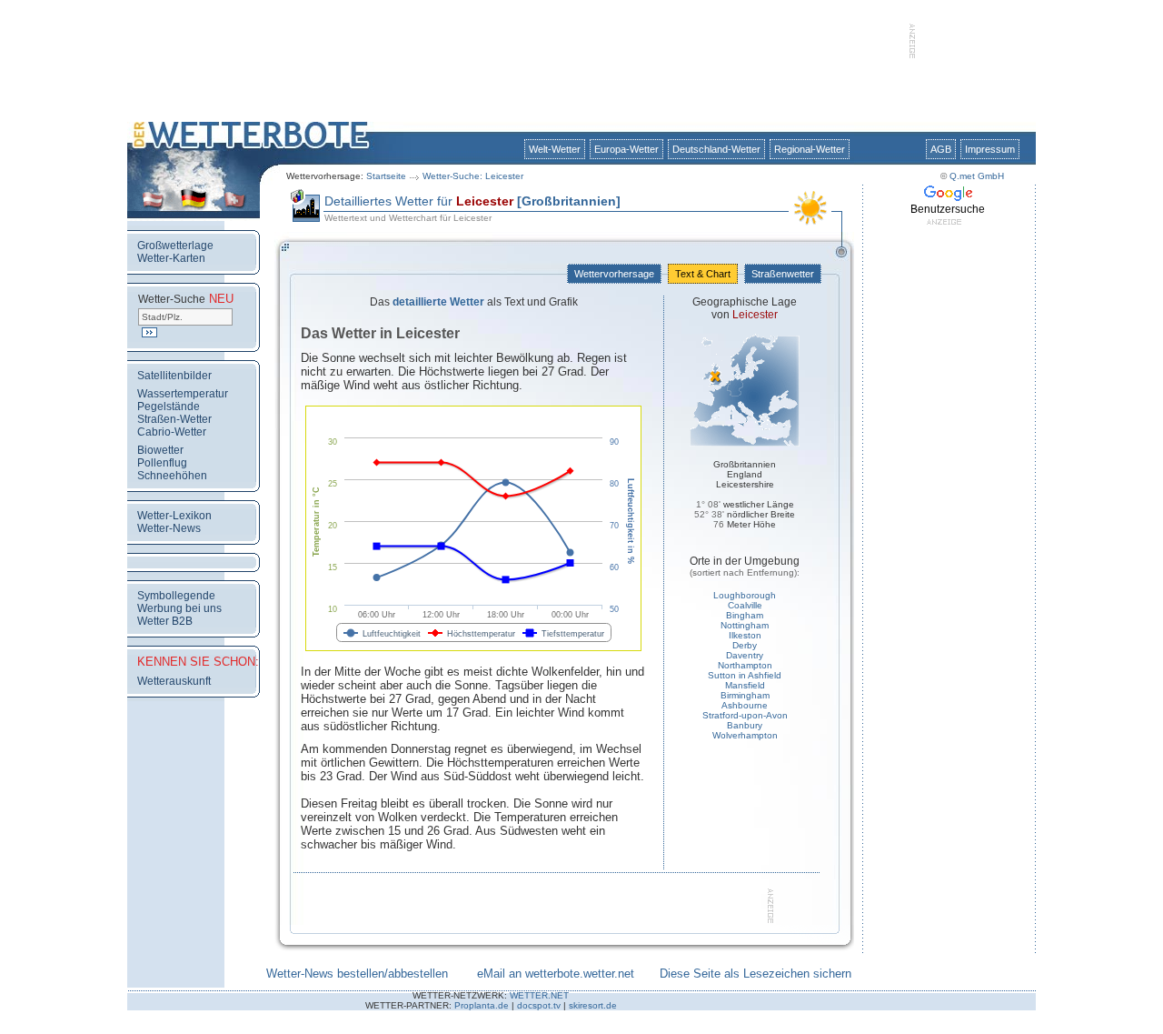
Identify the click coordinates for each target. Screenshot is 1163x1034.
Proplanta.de (481, 1005)
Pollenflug (162, 463)
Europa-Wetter (626, 149)
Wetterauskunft (174, 681)
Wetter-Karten (171, 258)
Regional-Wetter (809, 149)
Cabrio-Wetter (171, 432)
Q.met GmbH (976, 176)
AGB (940, 149)
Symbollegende (176, 595)
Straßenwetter (783, 273)
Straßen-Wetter (174, 419)
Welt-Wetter (555, 149)
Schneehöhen (172, 475)
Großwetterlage (175, 245)
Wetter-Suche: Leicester (472, 176)
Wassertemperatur (182, 393)
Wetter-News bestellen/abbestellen (357, 973)
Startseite (386, 176)
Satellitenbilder (174, 375)
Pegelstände (168, 406)
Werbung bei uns (179, 608)
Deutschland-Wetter (716, 149)
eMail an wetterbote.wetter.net (555, 973)
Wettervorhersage (614, 273)
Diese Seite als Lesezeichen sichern (755, 973)
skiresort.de (593, 1005)
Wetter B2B (165, 621)
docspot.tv (539, 1005)
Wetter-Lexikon (174, 515)
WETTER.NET (539, 995)
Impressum (990, 149)
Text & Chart (702, 273)
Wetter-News (169, 528)
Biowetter (160, 450)
